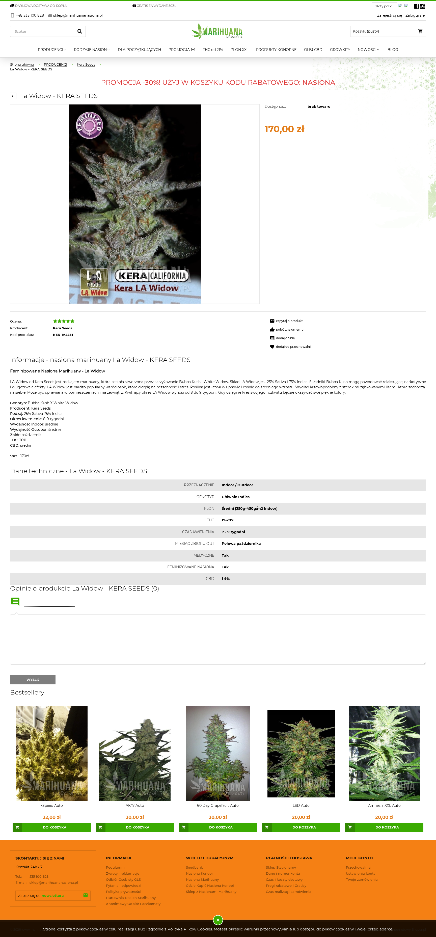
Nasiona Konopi (199, 873)
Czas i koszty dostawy (284, 879)
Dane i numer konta (283, 873)
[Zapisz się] (85, 895)
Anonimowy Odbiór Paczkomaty (133, 904)
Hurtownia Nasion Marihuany (131, 898)
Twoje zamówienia (362, 879)
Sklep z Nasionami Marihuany (211, 892)
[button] (286, 321)
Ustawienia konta (360, 873)
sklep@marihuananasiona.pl (46, 882)
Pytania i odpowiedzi (123, 886)
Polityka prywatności (123, 892)
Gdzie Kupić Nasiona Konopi (210, 886)
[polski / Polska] (407, 4)
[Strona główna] (218, 31)
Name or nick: (15, 602)
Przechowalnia (358, 867)
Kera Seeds (62, 328)
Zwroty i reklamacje (122, 873)
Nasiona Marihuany (202, 879)
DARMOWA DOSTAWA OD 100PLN (41, 6)
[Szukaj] (80, 31)
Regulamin (115, 867)
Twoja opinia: (16, 614)
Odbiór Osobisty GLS (123, 879)
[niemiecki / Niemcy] (401, 4)
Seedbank (194, 867)
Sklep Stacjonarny (281, 867)
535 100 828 (31, 876)
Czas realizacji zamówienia (288, 892)
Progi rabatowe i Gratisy (286, 886)
